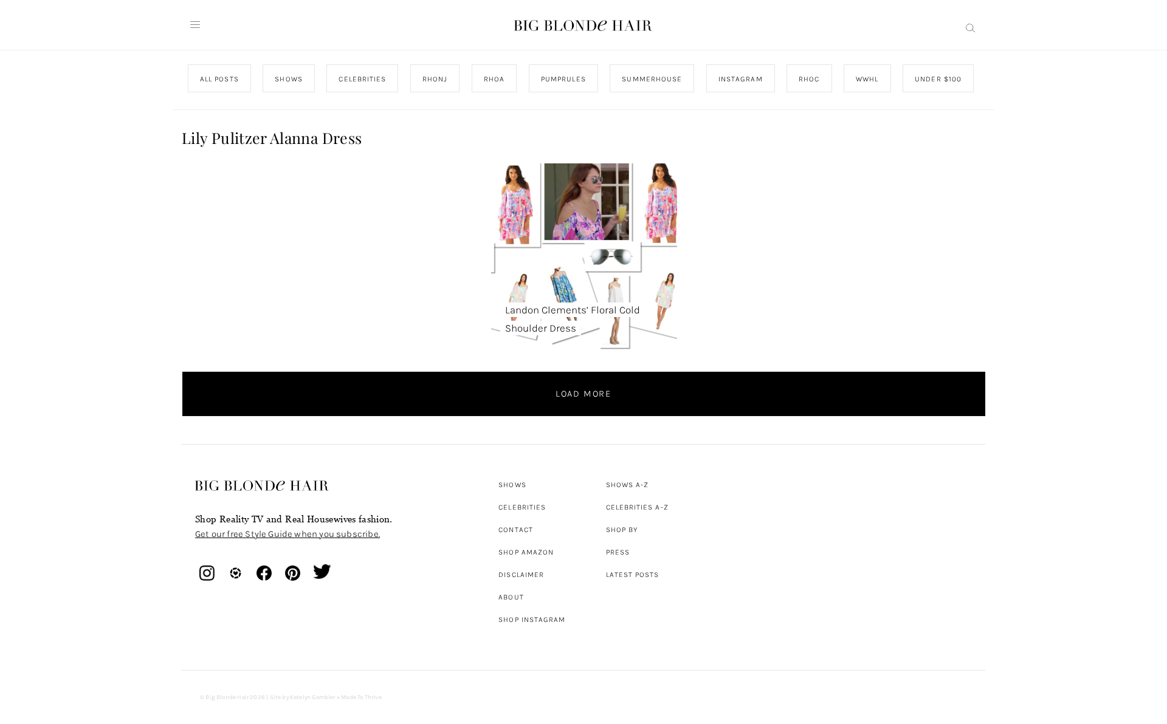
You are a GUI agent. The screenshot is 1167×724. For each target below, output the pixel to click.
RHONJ (434, 79)
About (510, 597)
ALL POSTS (219, 79)
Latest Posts (632, 574)
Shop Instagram (531, 619)
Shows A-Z (627, 484)
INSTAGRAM (740, 79)
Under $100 (938, 79)
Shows (512, 484)
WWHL (867, 79)
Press (618, 552)
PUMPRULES (562, 79)
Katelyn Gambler (313, 697)
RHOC (809, 79)
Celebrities (522, 507)
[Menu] (195, 25)
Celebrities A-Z (637, 507)
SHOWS (288, 79)
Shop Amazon (526, 552)
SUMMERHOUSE (652, 79)
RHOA (494, 79)
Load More (583, 393)
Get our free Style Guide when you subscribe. (287, 533)
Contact (515, 529)
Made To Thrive (361, 697)
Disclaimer (521, 574)
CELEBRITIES (362, 79)
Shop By (622, 529)
